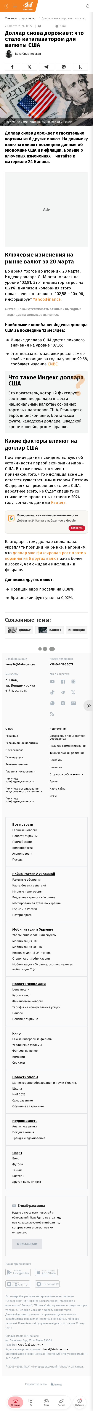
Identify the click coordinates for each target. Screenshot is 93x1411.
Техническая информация (67, 753)
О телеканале (14, 750)
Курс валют (29, 18)
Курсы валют (21, 995)
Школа (17, 1088)
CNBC (53, 364)
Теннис (17, 1170)
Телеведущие (14, 757)
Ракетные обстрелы (26, 879)
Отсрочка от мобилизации (31, 958)
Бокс (15, 1158)
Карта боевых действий (29, 885)
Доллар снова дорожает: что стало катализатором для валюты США (64, 18)
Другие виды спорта (26, 1182)
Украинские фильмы (27, 1045)
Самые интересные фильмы (32, 1039)
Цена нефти (20, 989)
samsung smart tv (47, 1284)
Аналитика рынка (24, 1126)
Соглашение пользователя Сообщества (67, 737)
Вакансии (56, 767)
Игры (53, 796)
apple (47, 1272)
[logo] (28, 6)
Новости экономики (29, 984)
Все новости (22, 824)
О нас (9, 728)
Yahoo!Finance (47, 299)
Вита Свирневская (28, 53)
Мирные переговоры (27, 891)
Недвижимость (24, 1121)
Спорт (17, 1153)
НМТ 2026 (19, 1094)
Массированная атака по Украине (36, 903)
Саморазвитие (22, 1100)
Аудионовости (22, 854)
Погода (17, 859)
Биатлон (18, 1176)
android (18, 1272)
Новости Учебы (25, 1077)
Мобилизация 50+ (24, 941)
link (52, 681)
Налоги (17, 1013)
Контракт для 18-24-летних (31, 953)
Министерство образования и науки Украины (44, 1083)
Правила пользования (20, 771)
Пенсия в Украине (25, 1019)
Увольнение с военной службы (34, 935)
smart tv (18, 1284)
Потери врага (22, 915)
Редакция (11, 736)
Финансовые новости (27, 1001)
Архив (54, 781)
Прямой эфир (22, 842)
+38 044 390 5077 (61, 664)
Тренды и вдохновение (28, 1138)
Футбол (17, 1164)
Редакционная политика (21, 743)
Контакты (56, 760)
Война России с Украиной (33, 874)
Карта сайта (58, 788)
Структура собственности (66, 774)
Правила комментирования (68, 746)
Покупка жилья (23, 1132)
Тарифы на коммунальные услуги (36, 1007)
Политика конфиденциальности (19, 780)
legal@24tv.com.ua (55, 1349)
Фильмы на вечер (25, 1051)
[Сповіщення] (88, 6)
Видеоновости (22, 848)
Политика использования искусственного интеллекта (23, 790)
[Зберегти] (80, 66)
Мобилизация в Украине (32, 929)
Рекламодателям (16, 764)
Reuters (58, 502)
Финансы (11, 18)
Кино (16, 1033)
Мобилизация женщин (28, 947)
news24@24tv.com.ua (20, 664)
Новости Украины (25, 836)
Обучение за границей (28, 1106)
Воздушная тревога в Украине (33, 897)
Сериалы (18, 1062)
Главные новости (24, 830)
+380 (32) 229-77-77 (30, 1344)
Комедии (18, 1057)
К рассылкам (27, 1244)
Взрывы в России (24, 909)
